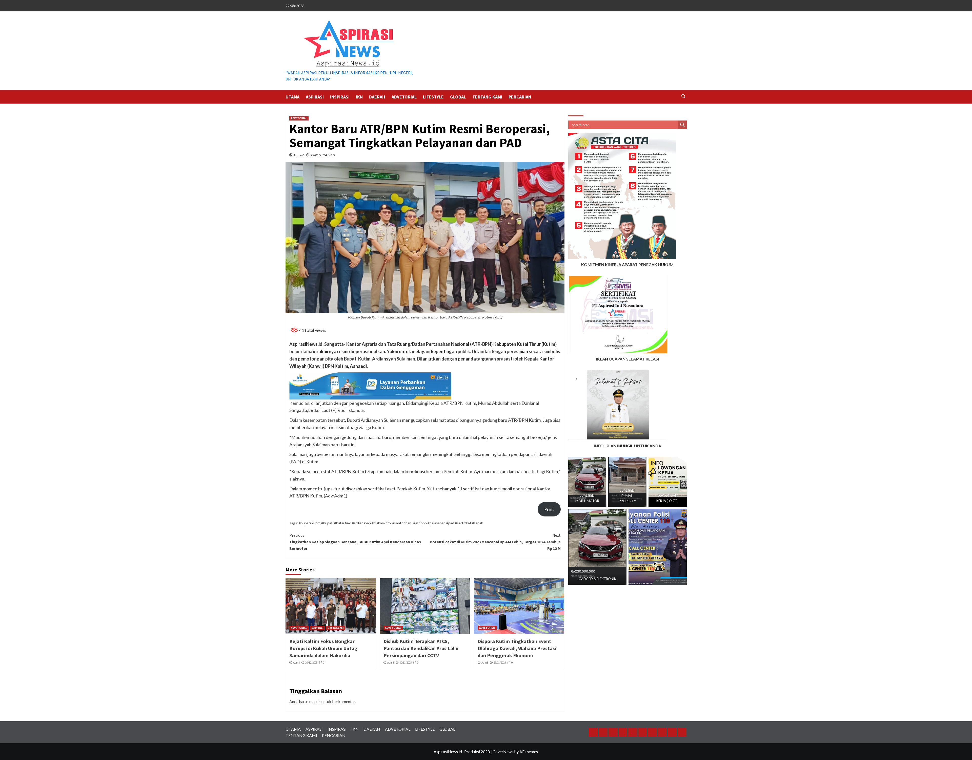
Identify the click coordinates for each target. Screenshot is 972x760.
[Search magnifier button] (682, 125)
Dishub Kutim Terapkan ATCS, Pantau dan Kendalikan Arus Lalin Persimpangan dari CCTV (420, 648)
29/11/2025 (500, 662)
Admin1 (299, 155)
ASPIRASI (315, 97)
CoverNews (503, 751)
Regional (317, 628)
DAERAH (377, 97)
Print (549, 509)
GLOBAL (458, 97)
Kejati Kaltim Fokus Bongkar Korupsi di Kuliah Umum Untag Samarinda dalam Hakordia (323, 648)
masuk (315, 701)
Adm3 (296, 662)
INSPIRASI (340, 97)
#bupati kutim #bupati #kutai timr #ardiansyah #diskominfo (345, 523)
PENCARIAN (520, 97)
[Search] (683, 96)
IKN (359, 97)
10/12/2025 (311, 662)
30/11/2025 (405, 662)
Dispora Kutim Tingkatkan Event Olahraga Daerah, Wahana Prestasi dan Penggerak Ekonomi (517, 648)
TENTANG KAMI (487, 97)
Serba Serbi (335, 628)
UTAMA (292, 97)
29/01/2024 (319, 155)
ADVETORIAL (404, 97)
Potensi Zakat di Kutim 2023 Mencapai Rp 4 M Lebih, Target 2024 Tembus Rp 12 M (495, 542)
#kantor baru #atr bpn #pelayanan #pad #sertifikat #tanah (437, 523)
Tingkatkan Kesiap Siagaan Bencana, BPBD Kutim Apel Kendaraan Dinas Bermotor (355, 542)
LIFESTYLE (433, 97)
